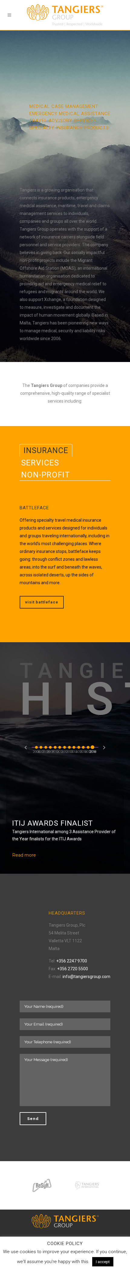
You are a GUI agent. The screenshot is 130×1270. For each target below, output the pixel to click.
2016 (83, 746)
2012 (64, 746)
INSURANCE (46, 450)
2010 (55, 746)
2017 (88, 746)
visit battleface (41, 602)
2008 (46, 746)
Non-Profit (45, 474)
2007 (41, 746)
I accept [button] (103, 1261)
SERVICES (40, 462)
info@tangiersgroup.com (86, 976)
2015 (79, 746)
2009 (50, 746)
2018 (92, 746)
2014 (74, 746)
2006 (36, 746)
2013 (69, 746)
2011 (60, 746)
